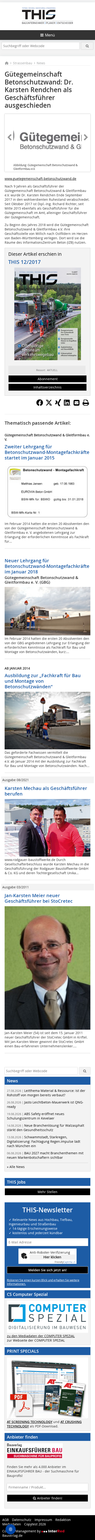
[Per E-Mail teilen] (76, 402)
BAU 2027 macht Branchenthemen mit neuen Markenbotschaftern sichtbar (45, 1155)
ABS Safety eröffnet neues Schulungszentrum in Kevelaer (35, 1116)
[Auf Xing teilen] (58, 404)
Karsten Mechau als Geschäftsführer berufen (46, 791)
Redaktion (63, 1519)
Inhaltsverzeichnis (47, 387)
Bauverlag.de (12, 1535)
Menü (50, 35)
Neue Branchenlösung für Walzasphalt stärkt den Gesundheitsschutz (45, 1127)
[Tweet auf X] (48, 404)
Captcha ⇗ (65, 1262)
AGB (5, 1519)
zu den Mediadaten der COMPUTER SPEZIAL (41, 1336)
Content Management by (22, 1531)
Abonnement (48, 379)
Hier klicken (52, 1257)
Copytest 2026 (35, 1524)
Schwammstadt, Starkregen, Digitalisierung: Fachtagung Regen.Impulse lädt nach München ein (43, 1141)
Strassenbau (22, 63)
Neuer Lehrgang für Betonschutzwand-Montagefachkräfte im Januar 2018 (47, 566)
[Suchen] (87, 45)
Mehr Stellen (47, 1192)
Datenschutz (21, 1519)
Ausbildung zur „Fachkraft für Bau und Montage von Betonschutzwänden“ (43, 681)
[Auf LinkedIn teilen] (67, 404)
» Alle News (16, 1167)
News (41, 63)
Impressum (43, 1519)
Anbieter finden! (49, 1498)
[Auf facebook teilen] (39, 404)
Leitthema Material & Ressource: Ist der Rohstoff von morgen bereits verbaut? (46, 1092)
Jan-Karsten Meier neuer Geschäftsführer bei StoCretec (39, 898)
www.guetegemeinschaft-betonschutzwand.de (40, 178)
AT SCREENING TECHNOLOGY (29, 1422)
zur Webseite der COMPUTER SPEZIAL (36, 1340)
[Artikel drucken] (85, 402)
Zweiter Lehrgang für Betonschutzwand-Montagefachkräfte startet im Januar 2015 (47, 452)
